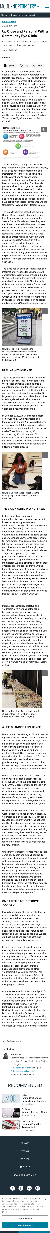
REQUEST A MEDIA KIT (25, 1175)
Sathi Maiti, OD (18, 1054)
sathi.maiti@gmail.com (21, 1068)
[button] (11, 1041)
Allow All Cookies (25, 1225)
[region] (25, 1213)
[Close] (45, 1199)
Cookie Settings (25, 1218)
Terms (25, 1151)
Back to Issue (9, 21)
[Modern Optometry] (18, 6)
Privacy (25, 1143)
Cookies (25, 1159)
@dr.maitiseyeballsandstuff (23, 1071)
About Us (25, 1167)
